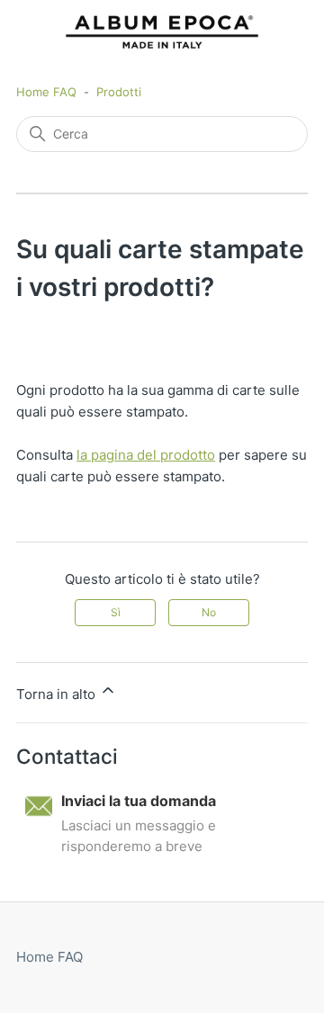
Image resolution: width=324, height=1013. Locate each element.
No (209, 612)
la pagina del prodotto (145, 454)
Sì (116, 612)
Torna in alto (57, 694)
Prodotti (118, 92)
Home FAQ (46, 92)
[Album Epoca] (162, 32)
